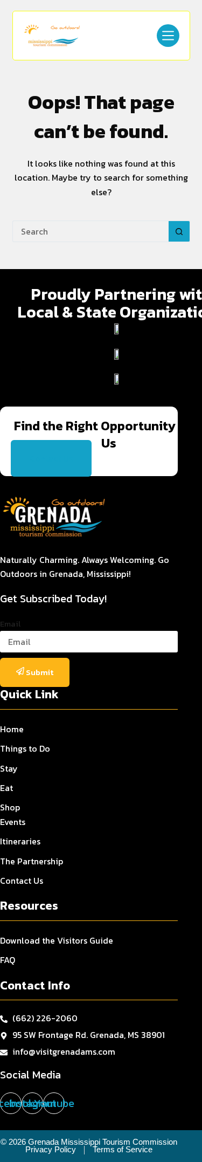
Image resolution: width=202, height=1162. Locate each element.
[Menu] (168, 35)
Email (10, 623)
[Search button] (179, 231)
